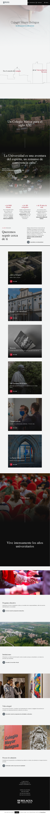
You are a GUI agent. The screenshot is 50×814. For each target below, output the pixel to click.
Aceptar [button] (16, 812)
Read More (43, 812)
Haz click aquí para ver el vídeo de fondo (25, 25)
